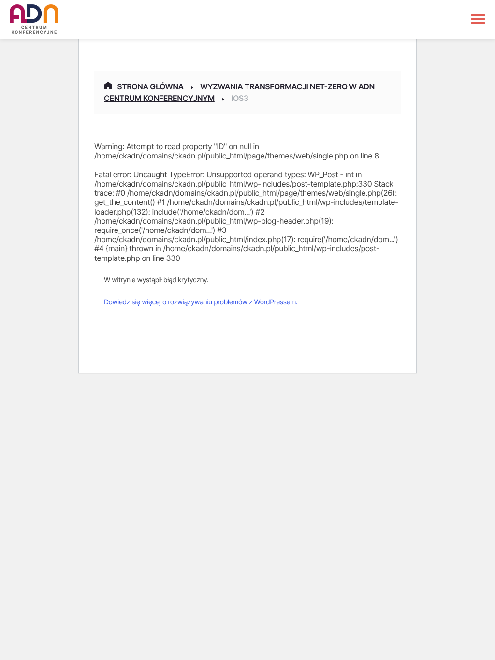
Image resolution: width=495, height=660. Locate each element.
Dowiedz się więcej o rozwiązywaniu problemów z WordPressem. (200, 302)
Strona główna (150, 86)
